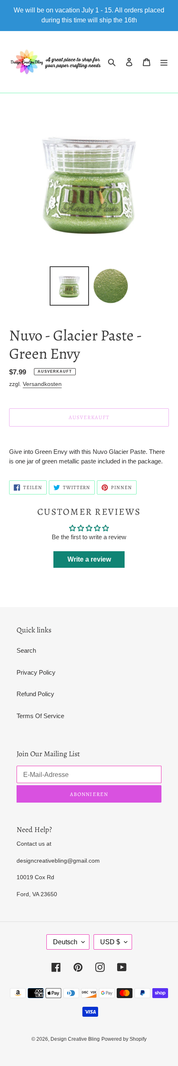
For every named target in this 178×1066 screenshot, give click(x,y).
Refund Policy (35, 693)
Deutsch (65, 941)
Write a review (89, 559)
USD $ (110, 941)
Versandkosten (42, 384)
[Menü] (164, 62)
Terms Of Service (40, 715)
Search (26, 650)
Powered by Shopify (124, 1039)
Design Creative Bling (75, 1039)
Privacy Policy (36, 672)
